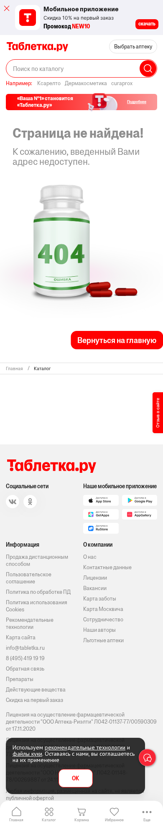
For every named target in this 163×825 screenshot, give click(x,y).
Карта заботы (99, 598)
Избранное (114, 819)
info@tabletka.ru (25, 647)
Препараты (19, 679)
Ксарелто (49, 83)
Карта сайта (21, 637)
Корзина (81, 819)
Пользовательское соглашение (28, 578)
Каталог (49, 819)
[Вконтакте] (12, 501)
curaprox (121, 83)
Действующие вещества (36, 689)
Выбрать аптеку (133, 46)
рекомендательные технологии (85, 747)
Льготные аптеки (103, 640)
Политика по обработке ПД (38, 591)
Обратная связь (25, 668)
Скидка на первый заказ (34, 700)
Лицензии (95, 577)
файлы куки (27, 753)
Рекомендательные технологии (29, 623)
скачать (146, 24)
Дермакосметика (86, 83)
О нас (90, 556)
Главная (16, 819)
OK (75, 778)
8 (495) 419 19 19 (25, 658)
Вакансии (95, 588)
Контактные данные (107, 567)
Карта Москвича (103, 609)
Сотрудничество (103, 619)
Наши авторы (99, 629)
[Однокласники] (30, 501)
